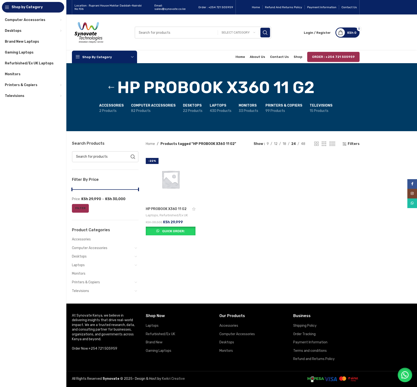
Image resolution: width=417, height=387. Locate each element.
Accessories (81, 239)
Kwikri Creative (173, 379)
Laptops (78, 265)
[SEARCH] (265, 32)
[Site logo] (89, 32)
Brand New (154, 342)
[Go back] (111, 87)
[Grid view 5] (332, 144)
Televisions (80, 291)
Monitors (78, 274)
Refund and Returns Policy (314, 359)
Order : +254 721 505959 (333, 57)
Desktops (79, 256)
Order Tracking (304, 334)
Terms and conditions (310, 351)
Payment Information (310, 342)
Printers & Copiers (86, 282)
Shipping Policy (305, 326)
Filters (354, 144)
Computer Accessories (89, 248)
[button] (405, 375)
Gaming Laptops (158, 351)
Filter (80, 208)
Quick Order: (173, 231)
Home (150, 144)
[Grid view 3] (324, 144)
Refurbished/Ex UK (174, 215)
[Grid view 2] (316, 144)
